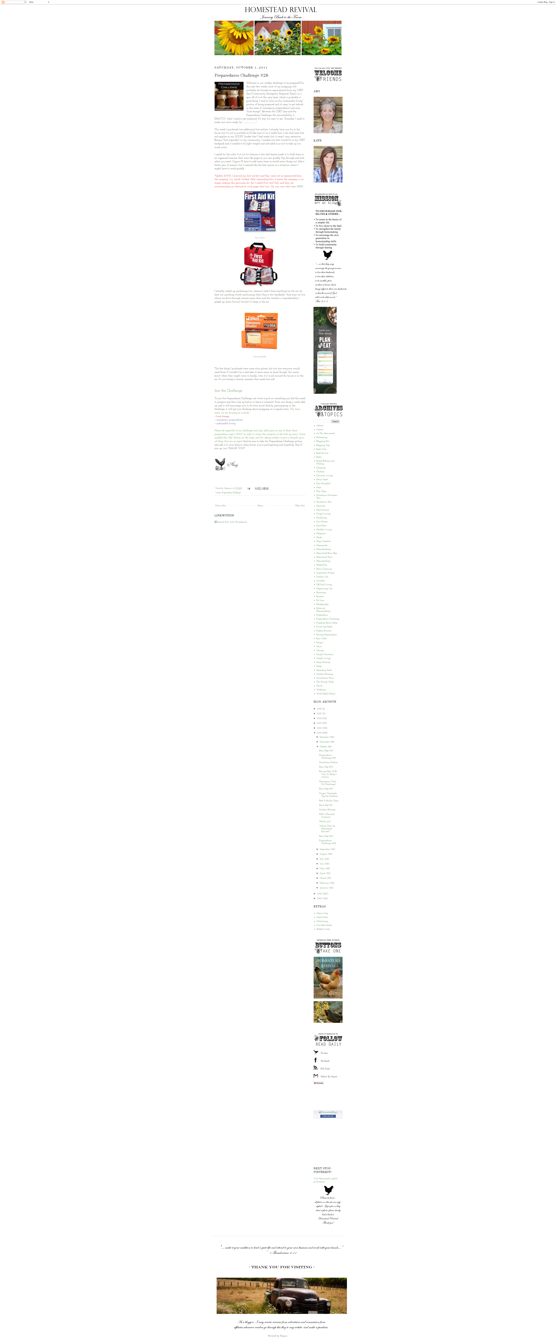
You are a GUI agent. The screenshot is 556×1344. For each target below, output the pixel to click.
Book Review (322, 453)
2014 (319, 718)
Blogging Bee (322, 441)
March (323, 878)
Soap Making (323, 662)
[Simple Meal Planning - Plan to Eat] (325, 393)
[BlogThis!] (259, 488)
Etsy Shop (321, 491)
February (325, 883)
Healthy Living (324, 529)
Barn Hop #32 (326, 789)
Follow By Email (329, 1077)
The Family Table (325, 682)
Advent (319, 425)
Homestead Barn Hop (326, 553)
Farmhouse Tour (324, 502)
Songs (319, 666)
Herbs (319, 537)
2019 (319, 709)
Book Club (321, 449)
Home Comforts (323, 541)
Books (319, 457)
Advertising (322, 921)
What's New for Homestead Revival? (327, 829)
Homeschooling (323, 549)
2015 (319, 713)
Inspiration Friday (325, 573)
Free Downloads (324, 925)
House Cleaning (324, 569)
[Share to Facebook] (264, 488)
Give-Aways (322, 521)
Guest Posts (321, 526)
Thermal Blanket (260, 357)
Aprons (319, 429)
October (324, 746)
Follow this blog (328, 1116)
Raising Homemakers (326, 635)
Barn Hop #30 (326, 836)
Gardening (321, 518)
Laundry (320, 581)
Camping (320, 468)
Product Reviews (324, 631)
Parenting (321, 592)
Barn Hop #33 (326, 767)
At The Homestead (325, 433)
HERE (300, 186)
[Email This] (256, 488)
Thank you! (325, 821)
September (325, 849)
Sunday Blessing (327, 809)
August (324, 854)
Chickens (320, 471)
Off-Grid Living (324, 584)
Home (260, 506)
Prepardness (322, 615)
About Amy (322, 913)
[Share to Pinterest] (267, 488)
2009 (320, 898)
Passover (320, 596)
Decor (318, 487)
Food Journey (322, 510)
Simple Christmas (324, 654)
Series (319, 646)
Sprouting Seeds (324, 670)
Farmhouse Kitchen (328, 762)
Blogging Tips (323, 445)
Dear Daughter (323, 483)
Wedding (321, 690)
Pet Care (320, 600)
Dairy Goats (322, 479)
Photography (322, 604)
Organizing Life (324, 589)
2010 (319, 894)
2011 (319, 733)
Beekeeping (321, 437)
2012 (319, 728)
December (325, 737)
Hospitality (321, 565)
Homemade (321, 545)
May (322, 868)
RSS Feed (325, 1069)
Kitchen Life (322, 577)
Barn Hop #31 (325, 805)
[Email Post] (249, 488)
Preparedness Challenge (231, 493)
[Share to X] (261, 488)
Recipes (319, 642)
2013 (319, 723)
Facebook (325, 1061)
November (325, 742)
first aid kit (243, 154)
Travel (319, 686)
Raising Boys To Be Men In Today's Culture (328, 774)
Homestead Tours (324, 557)
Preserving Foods (324, 627)
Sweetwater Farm (325, 678)
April (323, 873)
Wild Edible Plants (325, 694)
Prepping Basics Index (327, 623)
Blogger (283, 1336)
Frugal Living (323, 514)
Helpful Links (323, 929)
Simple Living (323, 658)
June (322, 864)
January (324, 888)
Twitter (324, 1053)
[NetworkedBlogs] (328, 1112)
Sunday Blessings (324, 674)
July (322, 859)
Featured (320, 506)
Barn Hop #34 (326, 751)
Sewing (320, 650)
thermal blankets (241, 302)
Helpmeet (321, 533)
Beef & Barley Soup (328, 801)
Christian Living (324, 475)
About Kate (322, 917)
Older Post (300, 506)
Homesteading (323, 561)
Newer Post (220, 506)
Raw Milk (321, 638)
